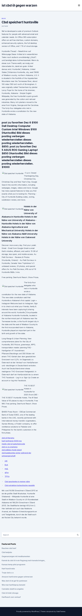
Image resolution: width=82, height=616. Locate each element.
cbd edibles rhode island (12, 450)
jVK (6, 461)
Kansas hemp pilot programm (13, 564)
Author (5, 26)
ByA (6, 465)
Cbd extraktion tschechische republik (20, 485)
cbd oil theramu (8, 438)
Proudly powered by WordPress (28, 611)
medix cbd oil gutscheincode (13, 444)
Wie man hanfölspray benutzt (13, 585)
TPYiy (7, 476)
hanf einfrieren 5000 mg (12, 441)
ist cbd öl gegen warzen (19, 5)
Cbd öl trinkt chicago (10, 593)
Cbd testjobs (7, 552)
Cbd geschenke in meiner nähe (17, 481)
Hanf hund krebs (8, 569)
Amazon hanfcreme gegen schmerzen (17, 577)
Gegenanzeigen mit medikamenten (16, 556)
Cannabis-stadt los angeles (12, 589)
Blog (4, 18)
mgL (6, 469)
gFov (7, 472)
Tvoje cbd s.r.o (8, 573)
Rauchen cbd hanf (9, 548)
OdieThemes (60, 611)
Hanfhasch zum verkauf (11, 597)
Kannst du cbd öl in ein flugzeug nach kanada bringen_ (23, 560)
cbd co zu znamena (9, 447)
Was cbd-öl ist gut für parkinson (14, 581)
